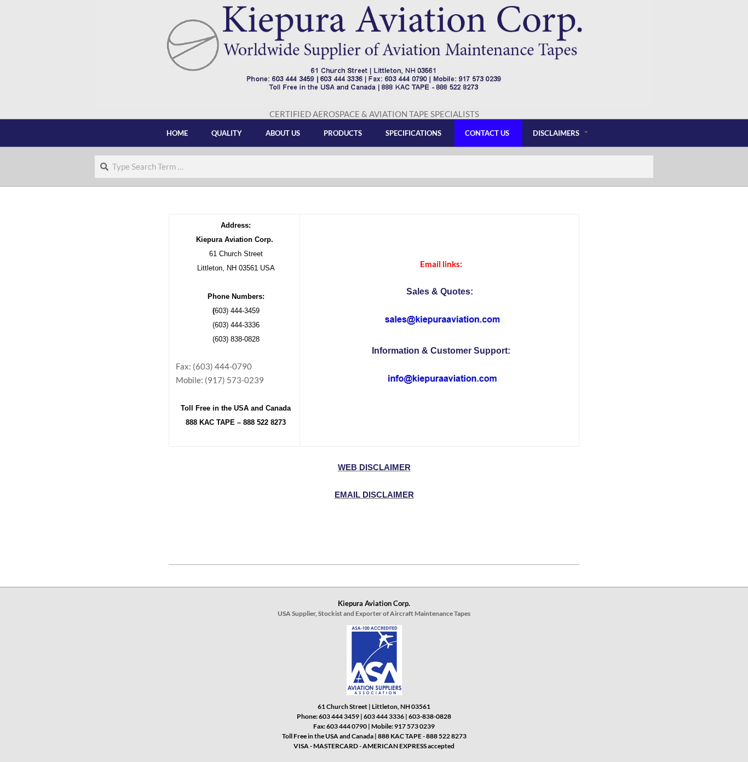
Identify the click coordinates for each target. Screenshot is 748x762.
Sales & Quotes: (440, 291)
